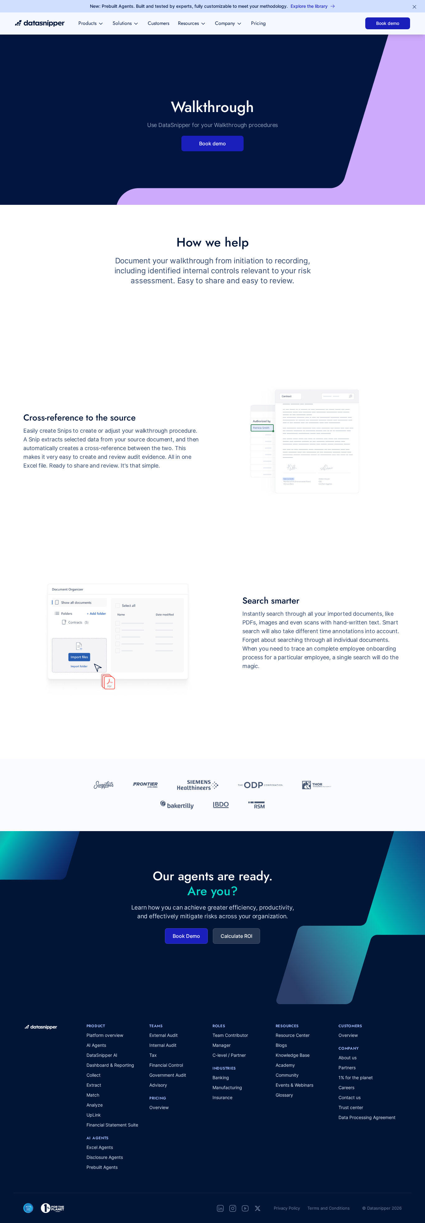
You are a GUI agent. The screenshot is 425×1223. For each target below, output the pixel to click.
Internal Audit (162, 1045)
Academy (285, 1065)
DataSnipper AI (101, 1055)
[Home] (40, 23)
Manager (222, 1045)
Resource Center (293, 1035)
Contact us (350, 1097)
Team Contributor (230, 1035)
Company (225, 23)
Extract (93, 1085)
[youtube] (245, 1208)
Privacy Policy (287, 1208)
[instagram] (232, 1208)
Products (87, 23)
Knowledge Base (293, 1055)
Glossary (284, 1095)
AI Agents (96, 1045)
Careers (346, 1087)
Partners (347, 1067)
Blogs (281, 1045)
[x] (257, 1208)
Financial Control (166, 1065)
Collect (93, 1075)
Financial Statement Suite (112, 1124)
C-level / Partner (229, 1055)
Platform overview (104, 1035)
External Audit (163, 1035)
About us (348, 1057)
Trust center (351, 1107)
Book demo (387, 23)
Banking (221, 1077)
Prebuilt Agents (102, 1167)
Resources (188, 23)
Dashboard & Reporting (110, 1065)
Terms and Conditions (328, 1208)
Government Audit (167, 1075)
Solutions (122, 23)
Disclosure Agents (104, 1157)
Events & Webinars (294, 1085)
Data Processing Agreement (367, 1117)
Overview (159, 1107)
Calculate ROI (236, 936)
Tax (153, 1055)
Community (287, 1075)
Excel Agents (99, 1147)
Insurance (222, 1097)
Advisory (158, 1085)
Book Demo (186, 936)
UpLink (93, 1114)
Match (92, 1095)
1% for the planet (356, 1077)
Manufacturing (227, 1087)
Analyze (94, 1105)
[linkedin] (220, 1208)
